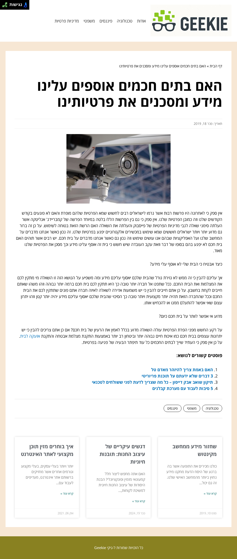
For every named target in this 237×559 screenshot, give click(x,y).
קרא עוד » (210, 493)
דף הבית (216, 66)
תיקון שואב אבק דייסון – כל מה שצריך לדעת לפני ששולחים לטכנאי (152, 382)
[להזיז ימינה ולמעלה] (6, 3)
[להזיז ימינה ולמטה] (6, 6)
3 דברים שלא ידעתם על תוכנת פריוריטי (177, 376)
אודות (141, 21)
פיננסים (106, 21)
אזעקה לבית (30, 336)
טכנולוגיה (124, 21)
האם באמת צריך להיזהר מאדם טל (182, 369)
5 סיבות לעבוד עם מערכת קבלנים (182, 388)
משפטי (89, 21)
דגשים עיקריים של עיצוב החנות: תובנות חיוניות (122, 454)
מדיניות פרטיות (67, 21)
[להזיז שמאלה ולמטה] (3, 6)
